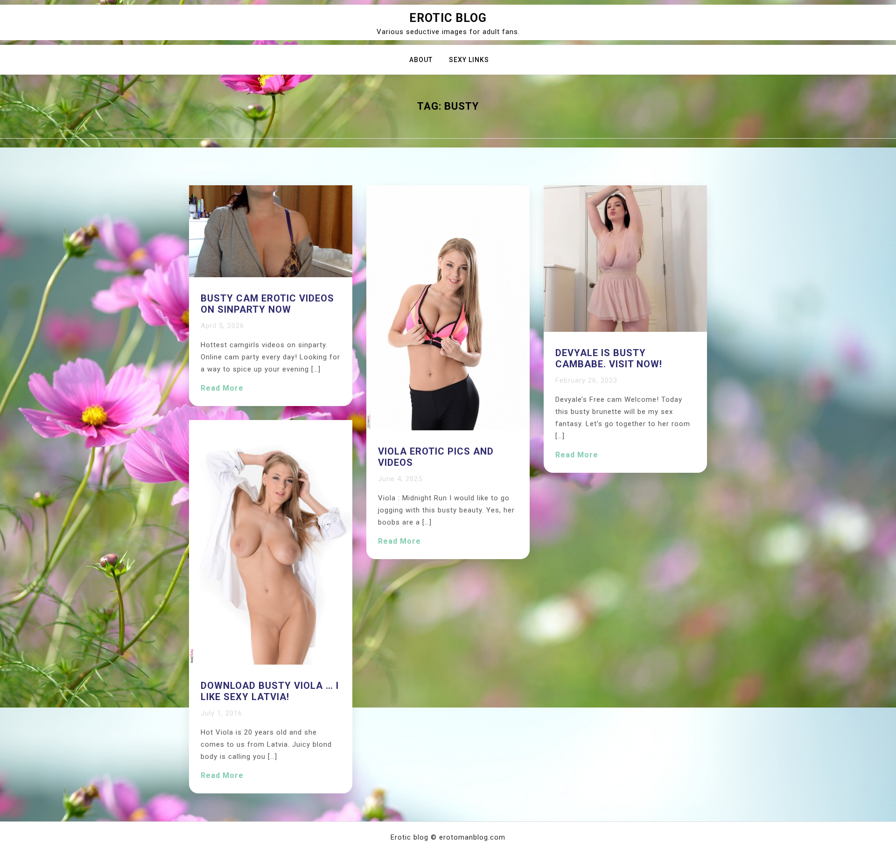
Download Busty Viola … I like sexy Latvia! (270, 691)
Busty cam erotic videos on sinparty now (267, 304)
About (421, 59)
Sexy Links (469, 59)
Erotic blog (448, 18)
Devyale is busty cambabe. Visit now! (608, 358)
